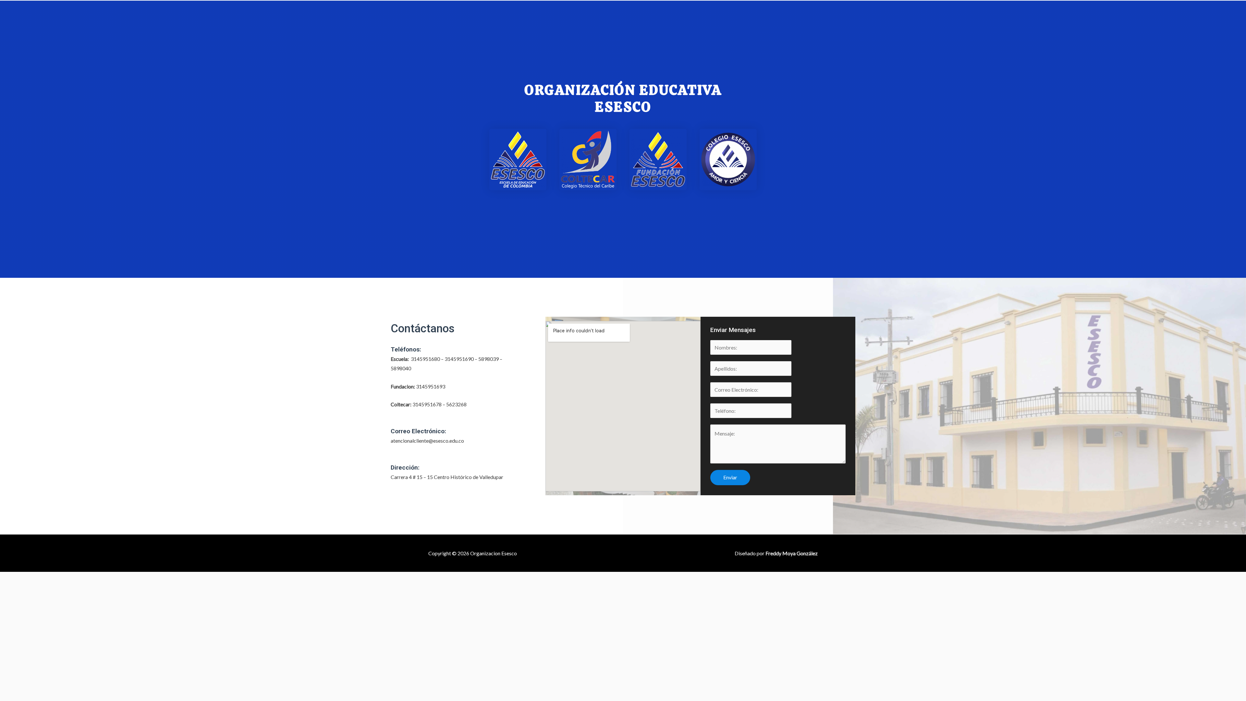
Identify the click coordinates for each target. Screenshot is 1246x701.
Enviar (730, 477)
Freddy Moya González (791, 553)
